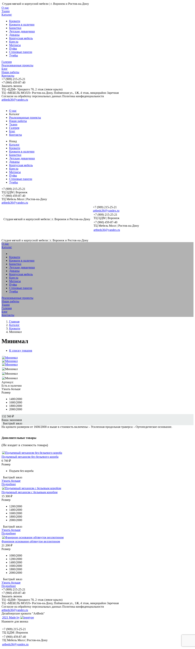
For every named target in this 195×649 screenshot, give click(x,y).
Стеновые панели (20, 52)
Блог (5, 68)
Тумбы (13, 55)
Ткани (6, 11)
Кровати (14, 21)
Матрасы (15, 45)
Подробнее (9, 484)
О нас (5, 7)
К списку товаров (20, 350)
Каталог (7, 14)
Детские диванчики (22, 31)
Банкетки (15, 28)
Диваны (14, 34)
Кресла (13, 41)
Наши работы (10, 72)
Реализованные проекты (17, 65)
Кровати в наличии (21, 24)
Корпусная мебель (21, 38)
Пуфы (13, 48)
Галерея (7, 61)
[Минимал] (10, 357)
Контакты (8, 75)
